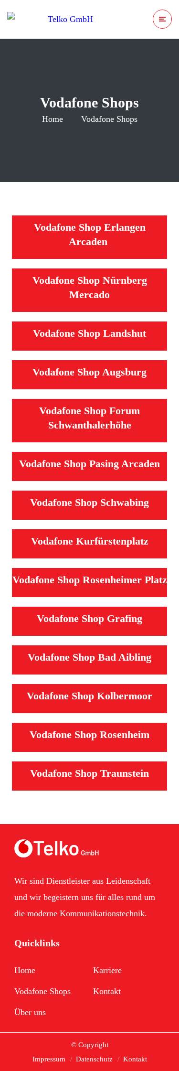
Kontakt (107, 991)
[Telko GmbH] (50, 19)
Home (52, 119)
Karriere (107, 970)
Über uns (30, 1012)
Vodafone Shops (42, 991)
